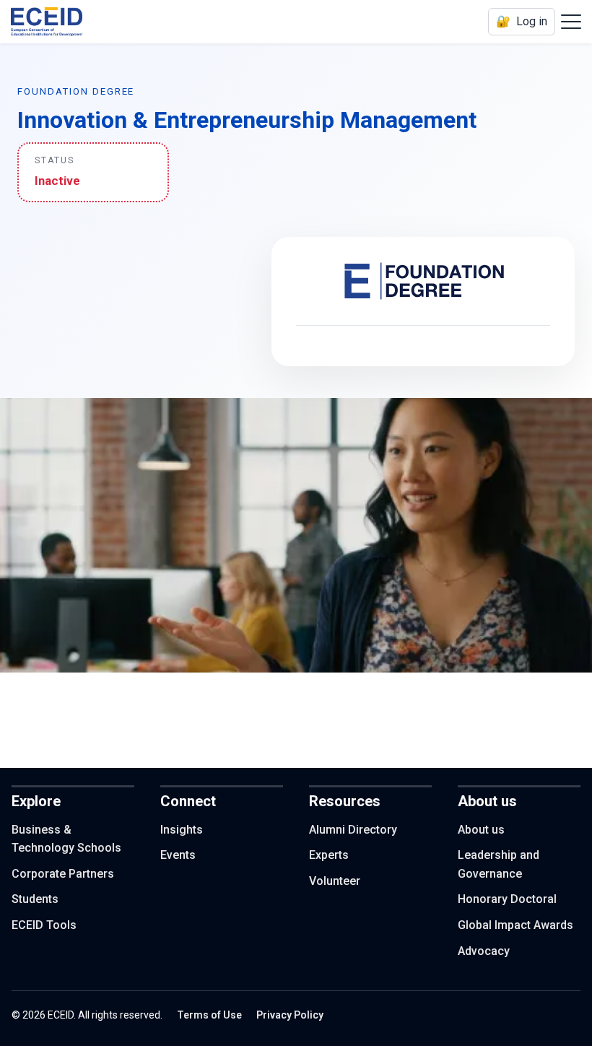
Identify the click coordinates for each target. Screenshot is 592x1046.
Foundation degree (75, 91)
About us (481, 830)
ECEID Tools (44, 925)
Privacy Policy (289, 1015)
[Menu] (571, 21)
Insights (181, 830)
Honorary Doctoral (507, 899)
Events (178, 855)
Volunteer (334, 881)
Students (35, 899)
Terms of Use (209, 1015)
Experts (329, 855)
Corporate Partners (63, 874)
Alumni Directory (353, 830)
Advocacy (484, 951)
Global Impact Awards (515, 925)
